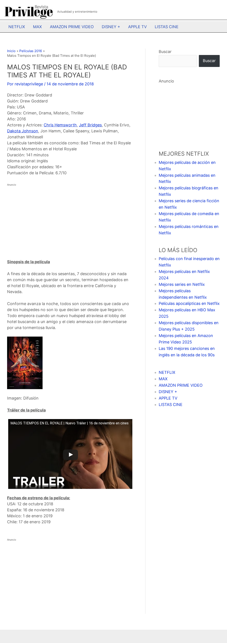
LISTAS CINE (166, 26)
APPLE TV (137, 26)
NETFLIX (16, 26)
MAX (37, 26)
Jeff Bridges (90, 125)
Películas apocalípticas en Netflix (189, 303)
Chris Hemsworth (60, 125)
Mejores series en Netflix (182, 284)
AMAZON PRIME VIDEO (72, 26)
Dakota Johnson (22, 131)
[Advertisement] (69, 219)
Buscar (165, 51)
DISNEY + (111, 26)
